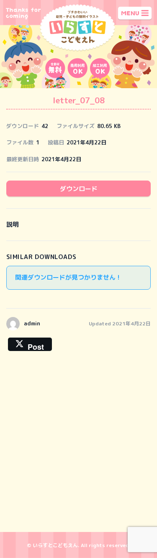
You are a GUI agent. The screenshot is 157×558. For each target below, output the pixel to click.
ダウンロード (79, 188)
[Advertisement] (78, 445)
